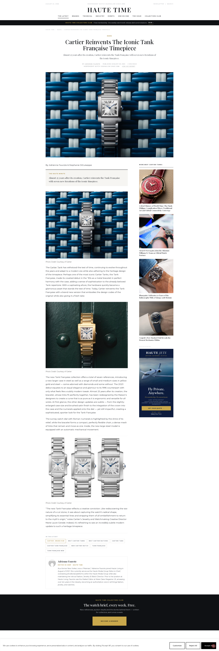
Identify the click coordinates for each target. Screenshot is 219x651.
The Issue (137, 16)
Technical (87, 16)
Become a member (109, 621)
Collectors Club (153, 16)
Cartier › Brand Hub (55, 541)
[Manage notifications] (213, 646)
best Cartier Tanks (76, 541)
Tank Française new (55, 550)
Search (170, 4)
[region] (109, 645)
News (59, 29)
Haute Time (50, 29)
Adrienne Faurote (92, 64)
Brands (75, 16)
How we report (128, 66)
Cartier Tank (56, 267)
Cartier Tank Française (57, 546)
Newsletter (159, 4)
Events (111, 16)
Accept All (209, 646)
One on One (123, 16)
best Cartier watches (98, 541)
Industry (100, 16)
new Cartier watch (79, 546)
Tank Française (98, 546)
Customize (177, 646)
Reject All (193, 646)
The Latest (63, 16)
